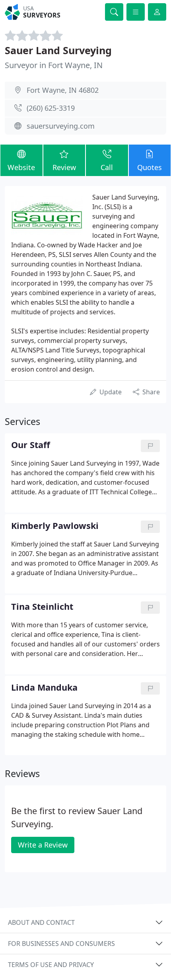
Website (21, 167)
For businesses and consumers (61, 943)
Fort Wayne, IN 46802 (63, 90)
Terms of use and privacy (51, 964)
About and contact (41, 922)
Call (107, 167)
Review (64, 167)
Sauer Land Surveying (58, 50)
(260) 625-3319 (51, 108)
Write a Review (43, 845)
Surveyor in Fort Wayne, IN (54, 65)
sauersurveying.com (61, 126)
